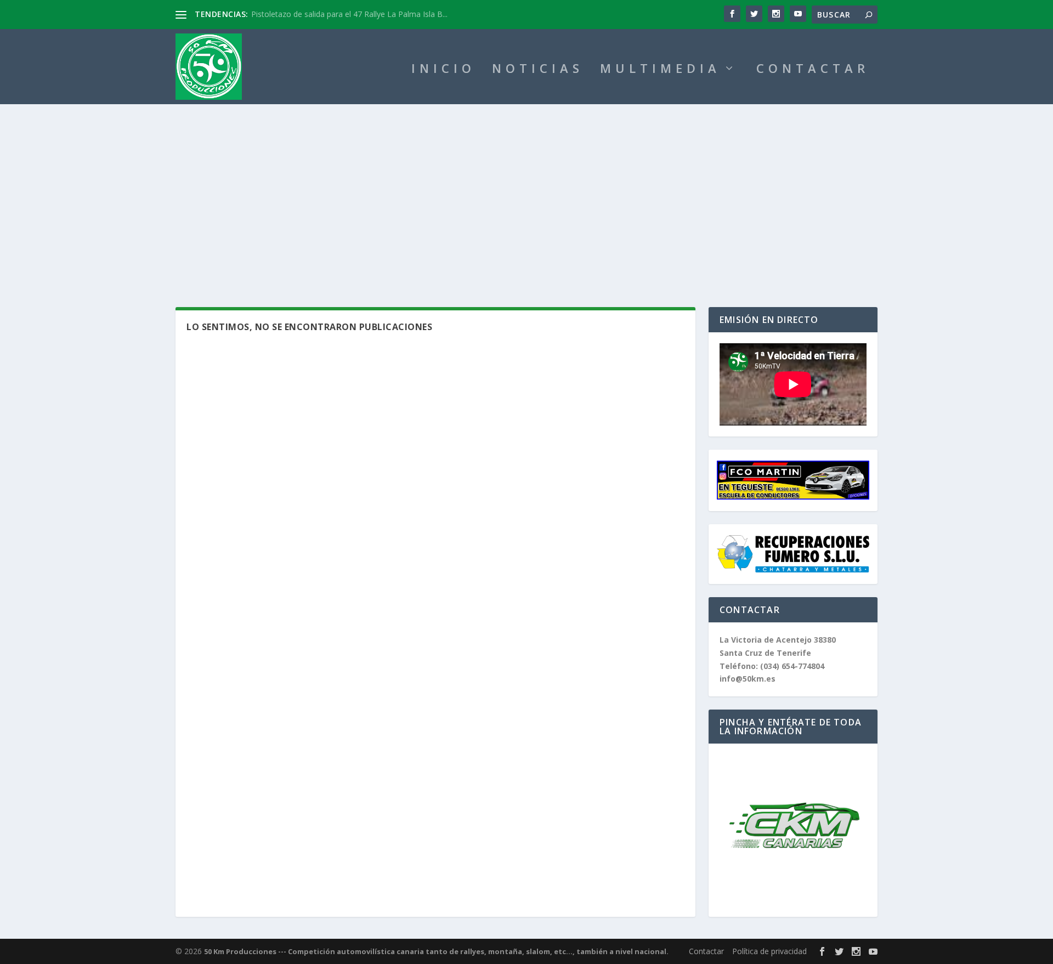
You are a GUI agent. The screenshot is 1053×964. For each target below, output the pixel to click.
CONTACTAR (812, 70)
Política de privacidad (769, 951)
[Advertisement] (526, 186)
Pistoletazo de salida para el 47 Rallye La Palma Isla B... (349, 14)
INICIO (443, 70)
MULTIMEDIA (660, 70)
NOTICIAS (538, 70)
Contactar (706, 951)
